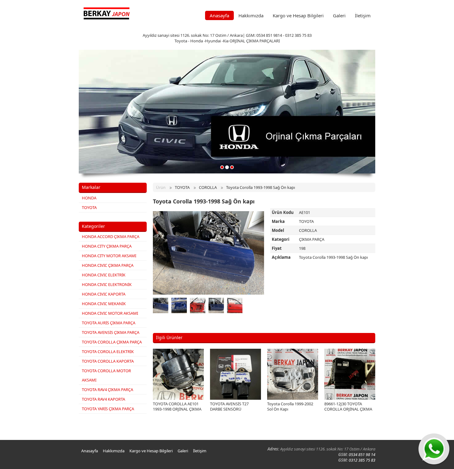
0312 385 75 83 (362, 460)
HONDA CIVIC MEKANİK (104, 303)
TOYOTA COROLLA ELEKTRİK (108, 351)
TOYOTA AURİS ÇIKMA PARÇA (108, 323)
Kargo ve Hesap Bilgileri (298, 15)
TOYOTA (89, 207)
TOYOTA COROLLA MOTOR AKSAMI (106, 375)
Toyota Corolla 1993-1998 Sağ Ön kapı (260, 187)
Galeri (339, 15)
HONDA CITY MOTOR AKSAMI (109, 255)
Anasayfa (219, 15)
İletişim (363, 15)
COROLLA (208, 187)
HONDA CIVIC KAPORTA (103, 294)
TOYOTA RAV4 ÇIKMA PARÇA (107, 389)
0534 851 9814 (269, 35)
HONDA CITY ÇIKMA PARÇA (107, 246)
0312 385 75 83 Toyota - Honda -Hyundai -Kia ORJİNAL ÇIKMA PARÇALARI (243, 38)
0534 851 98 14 (362, 454)
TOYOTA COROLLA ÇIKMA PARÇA (112, 342)
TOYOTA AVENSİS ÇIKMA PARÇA (110, 332)
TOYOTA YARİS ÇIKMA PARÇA (108, 408)
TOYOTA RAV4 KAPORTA (103, 399)
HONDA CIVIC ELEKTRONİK (107, 284)
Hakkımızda (250, 15)
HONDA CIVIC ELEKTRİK (103, 275)
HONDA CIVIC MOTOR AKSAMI (110, 313)
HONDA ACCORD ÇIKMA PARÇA (110, 236)
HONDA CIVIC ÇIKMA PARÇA (107, 265)
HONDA (89, 198)
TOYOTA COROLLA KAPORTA (108, 361)
